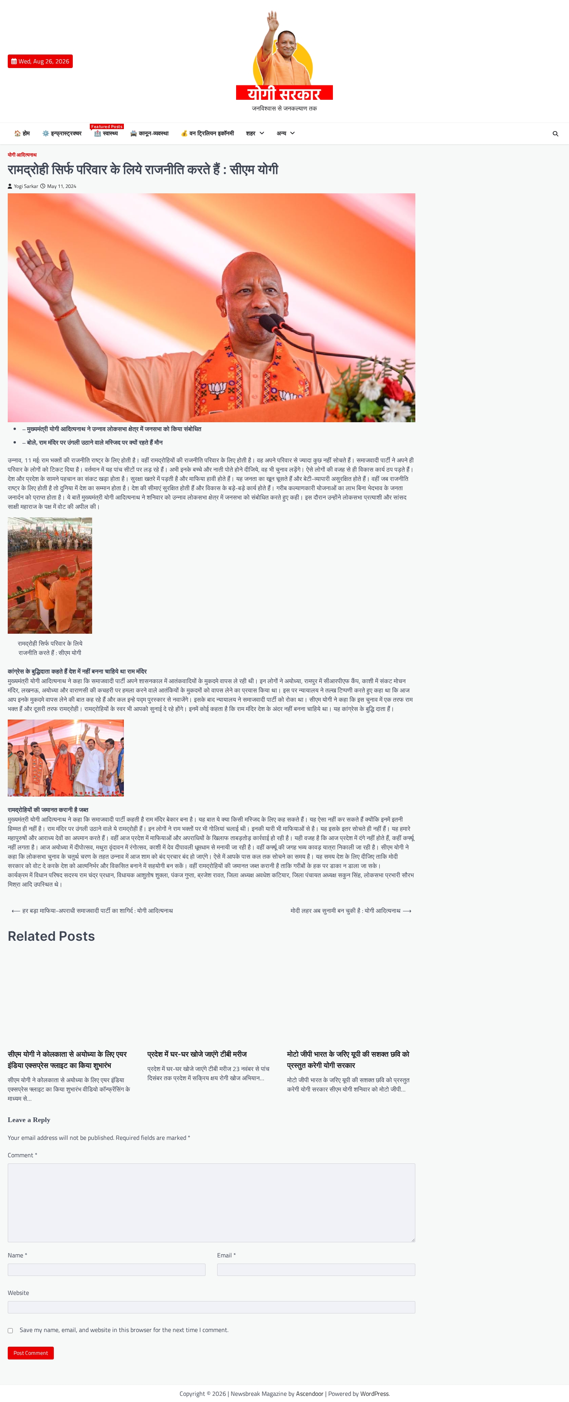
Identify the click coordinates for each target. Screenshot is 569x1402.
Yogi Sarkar (26, 186)
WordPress (374, 1393)
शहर (250, 133)
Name (17, 1255)
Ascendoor (310, 1393)
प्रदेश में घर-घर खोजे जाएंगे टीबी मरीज (197, 1054)
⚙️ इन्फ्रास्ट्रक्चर (62, 133)
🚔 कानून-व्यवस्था (149, 133)
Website (18, 1292)
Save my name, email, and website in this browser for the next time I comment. (124, 1329)
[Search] (555, 134)
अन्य (281, 133)
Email (226, 1255)
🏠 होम (22, 133)
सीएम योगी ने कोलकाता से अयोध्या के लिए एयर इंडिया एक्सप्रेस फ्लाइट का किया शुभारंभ (67, 1060)
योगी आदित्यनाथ (22, 155)
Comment (23, 1155)
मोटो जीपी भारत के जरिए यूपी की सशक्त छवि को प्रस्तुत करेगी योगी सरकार (348, 1060)
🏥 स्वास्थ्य (106, 132)
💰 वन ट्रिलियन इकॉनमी (207, 133)
